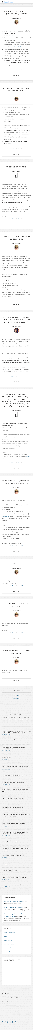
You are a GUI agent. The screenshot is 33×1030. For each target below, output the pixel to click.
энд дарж (28, 456)
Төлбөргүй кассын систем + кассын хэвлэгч (16, 863)
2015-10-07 (5, 879)
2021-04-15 (5, 750)
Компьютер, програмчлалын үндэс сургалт (15, 848)
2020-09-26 (5, 776)
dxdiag (16, 564)
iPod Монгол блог (9, 944)
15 (18, 148)
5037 (13, 545)
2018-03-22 (5, 809)
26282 (12, 376)
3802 (13, 585)
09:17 (9, 759)
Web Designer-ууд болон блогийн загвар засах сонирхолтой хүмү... (17, 915)
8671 (12, 299)
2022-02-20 (5, 741)
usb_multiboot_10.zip (15, 47)
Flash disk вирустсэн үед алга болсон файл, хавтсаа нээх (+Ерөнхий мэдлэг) (16, 320)
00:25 (9, 879)
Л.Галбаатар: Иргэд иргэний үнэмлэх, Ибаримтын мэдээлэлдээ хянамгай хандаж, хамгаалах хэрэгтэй (15, 766)
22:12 (9, 872)
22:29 (9, 769)
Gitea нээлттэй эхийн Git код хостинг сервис (16, 739)
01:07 (9, 809)
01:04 (9, 817)
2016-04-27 (5, 857)
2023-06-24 (5, 734)
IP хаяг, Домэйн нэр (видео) (10, 841)
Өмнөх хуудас (16, 695)
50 (18, 218)
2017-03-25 (5, 842)
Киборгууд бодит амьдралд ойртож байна (15, 884)
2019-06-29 (5, 784)
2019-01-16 (5, 801)
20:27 (9, 784)
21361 (12, 69)
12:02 (9, 750)
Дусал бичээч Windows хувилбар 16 (13, 855)
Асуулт (6, 936)
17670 (12, 218)
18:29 (9, 835)
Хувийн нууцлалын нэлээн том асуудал (14, 877)
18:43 (9, 864)
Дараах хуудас (16, 698)
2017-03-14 (5, 850)
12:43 (9, 801)
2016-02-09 (5, 864)
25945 (12, 462)
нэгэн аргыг (5, 358)
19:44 (9, 741)
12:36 (9, 886)
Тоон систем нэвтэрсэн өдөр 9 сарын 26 (14, 775)
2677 (13, 632)
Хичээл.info (7, 952)
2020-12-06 (5, 769)
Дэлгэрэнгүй (16, 75)
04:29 (9, 842)
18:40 (9, 826)
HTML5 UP (17, 1026)
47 (18, 69)
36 (18, 462)
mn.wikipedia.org (8, 948)
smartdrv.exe (6, 516)
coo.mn (16, 1011)
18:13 (9, 793)
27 (18, 299)
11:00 (9, 734)
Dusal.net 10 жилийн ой (9, 870)
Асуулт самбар (8, 940)
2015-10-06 (5, 886)
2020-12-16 (5, 759)
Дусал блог (16, 714)
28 (18, 376)
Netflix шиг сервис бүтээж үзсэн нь (13, 782)
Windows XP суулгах (16, 167)
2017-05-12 (5, 826)
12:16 (9, 857)
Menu (30, 2)
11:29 (9, 776)
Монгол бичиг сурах (9, 932)
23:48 (9, 850)
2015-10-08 (5, 872)
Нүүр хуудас (16, 690)
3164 (12, 148)
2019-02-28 (5, 793)
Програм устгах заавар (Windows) (12, 807)
